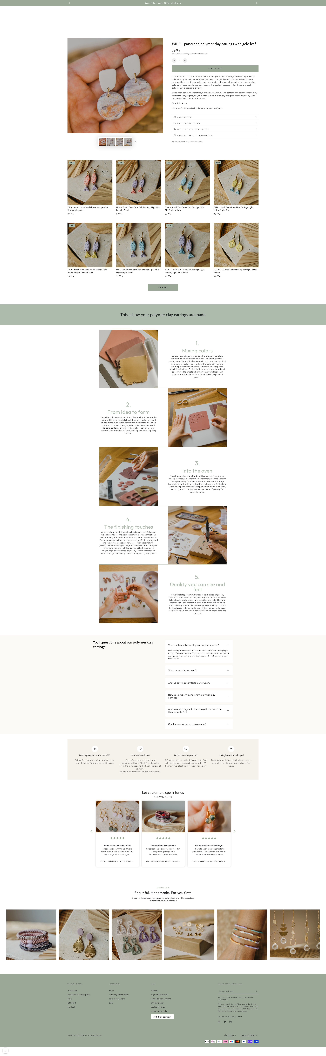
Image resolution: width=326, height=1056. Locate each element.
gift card (71, 1002)
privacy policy (157, 1002)
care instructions (117, 998)
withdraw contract (162, 1016)
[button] (92, 831)
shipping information (119, 994)
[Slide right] (256, 3)
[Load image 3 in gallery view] (119, 142)
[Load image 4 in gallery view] (128, 142)
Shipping (185, 54)
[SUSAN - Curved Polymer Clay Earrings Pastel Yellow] (236, 245)
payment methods (159, 994)
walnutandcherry (80, 1035)
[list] (163, 760)
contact (71, 1007)
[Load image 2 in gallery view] (111, 142)
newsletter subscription (78, 994)
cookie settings (158, 1007)
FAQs (111, 990)
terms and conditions (161, 998)
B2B (111, 1002)
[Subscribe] (257, 991)
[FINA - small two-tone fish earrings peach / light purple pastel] (89, 182)
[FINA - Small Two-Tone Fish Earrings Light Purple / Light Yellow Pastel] (89, 245)
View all (163, 287)
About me (72, 990)
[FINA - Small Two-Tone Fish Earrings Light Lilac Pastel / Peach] (138, 182)
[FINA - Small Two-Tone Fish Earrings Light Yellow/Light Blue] (236, 182)
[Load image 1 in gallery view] (102, 142)
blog (69, 998)
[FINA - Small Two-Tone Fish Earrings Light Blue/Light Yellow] (187, 182)
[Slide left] (69, 3)
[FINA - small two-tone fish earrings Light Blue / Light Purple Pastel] (138, 245)
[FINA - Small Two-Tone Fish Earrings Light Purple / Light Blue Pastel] (187, 245)
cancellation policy (159, 1011)
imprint (154, 990)
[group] (31, 934)
